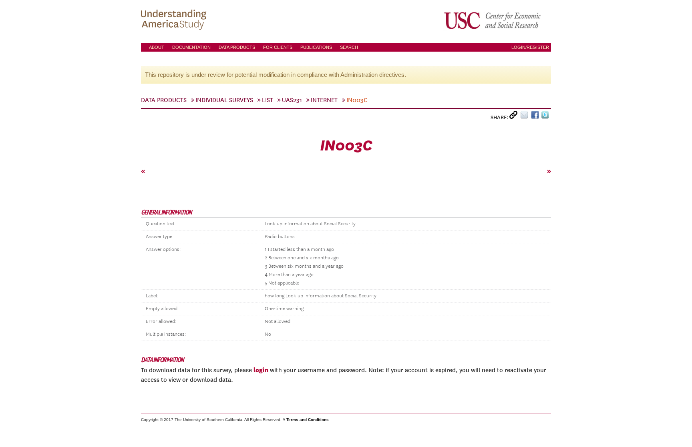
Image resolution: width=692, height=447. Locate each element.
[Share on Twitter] (546, 116)
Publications (316, 47)
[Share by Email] (525, 116)
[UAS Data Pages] (175, 20)
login (260, 369)
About (156, 47)
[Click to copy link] (514, 116)
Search (349, 47)
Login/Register (530, 47)
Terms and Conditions (307, 419)
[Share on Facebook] (536, 116)
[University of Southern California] (493, 20)
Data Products (237, 47)
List (267, 100)
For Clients (277, 47)
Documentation (191, 47)
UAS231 (292, 100)
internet (324, 100)
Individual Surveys (224, 100)
